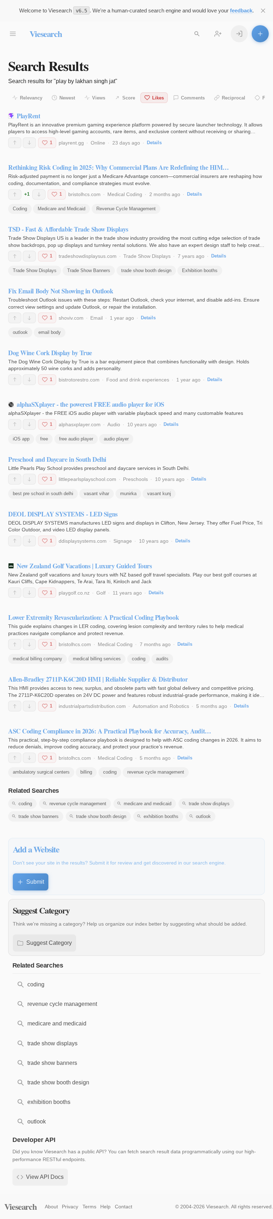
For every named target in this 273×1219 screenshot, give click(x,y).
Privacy (70, 1206)
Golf (101, 593)
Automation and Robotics (161, 706)
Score (128, 98)
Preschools (135, 479)
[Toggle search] (196, 33)
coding (138, 658)
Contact (123, 1206)
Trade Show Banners (88, 270)
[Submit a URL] (260, 33)
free (44, 438)
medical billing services (97, 658)
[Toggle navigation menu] (12, 33)
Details (154, 142)
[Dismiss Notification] (263, 10)
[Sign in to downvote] (29, 142)
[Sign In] (239, 33)
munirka (128, 493)
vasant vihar (96, 493)
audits (162, 658)
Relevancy (31, 98)
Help (105, 1206)
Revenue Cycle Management (126, 208)
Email (96, 318)
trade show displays (209, 803)
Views (98, 98)
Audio (113, 424)
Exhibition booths (200, 270)
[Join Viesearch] (217, 33)
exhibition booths (161, 816)
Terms (89, 1206)
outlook (20, 332)
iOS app (21, 438)
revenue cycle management (155, 772)
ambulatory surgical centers (41, 772)
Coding (20, 208)
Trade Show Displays (147, 256)
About (51, 1206)
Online (98, 143)
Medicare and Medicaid (61, 208)
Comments (193, 98)
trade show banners (38, 816)
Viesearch (46, 33)
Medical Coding (124, 194)
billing (86, 772)
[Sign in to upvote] (14, 142)
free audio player (76, 438)
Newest (67, 98)
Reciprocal (233, 98)
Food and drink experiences (137, 380)
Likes (158, 98)
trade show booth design (146, 270)
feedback (241, 10)
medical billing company (37, 658)
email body (49, 332)
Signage (122, 541)
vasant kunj (159, 493)
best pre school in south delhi (43, 493)
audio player (116, 438)
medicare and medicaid (147, 803)
